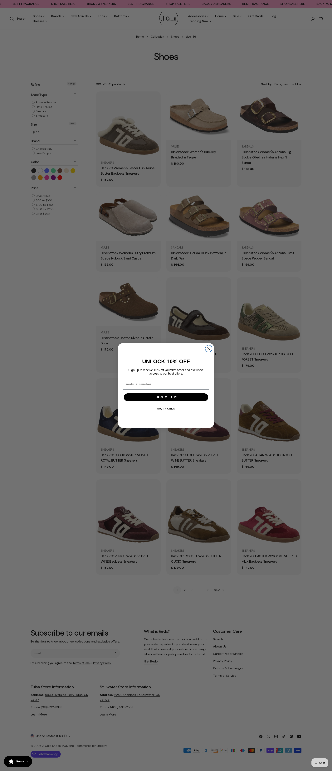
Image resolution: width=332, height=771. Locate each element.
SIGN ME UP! (166, 397)
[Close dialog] (208, 348)
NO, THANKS (166, 408)
